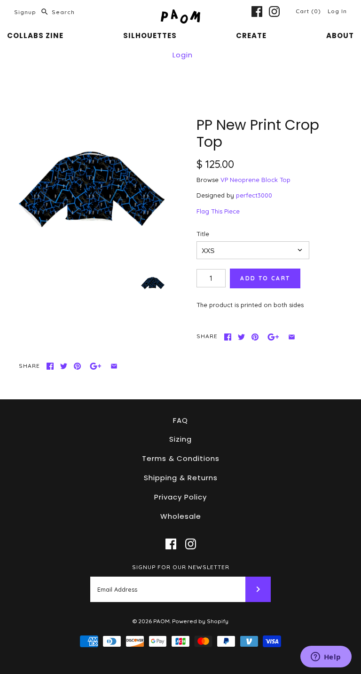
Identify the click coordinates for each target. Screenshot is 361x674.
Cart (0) (309, 11)
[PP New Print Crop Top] (92, 189)
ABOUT (340, 35)
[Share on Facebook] (227, 337)
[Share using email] (291, 337)
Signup (25, 12)
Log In (337, 11)
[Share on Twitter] (241, 337)
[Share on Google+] (273, 337)
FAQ (180, 420)
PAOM (161, 621)
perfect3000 (254, 195)
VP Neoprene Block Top (255, 179)
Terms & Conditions (181, 458)
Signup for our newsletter (180, 567)
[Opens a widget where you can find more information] (326, 657)
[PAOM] (180, 14)
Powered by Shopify (200, 621)
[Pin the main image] (255, 337)
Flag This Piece (218, 211)
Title (202, 234)
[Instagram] (274, 11)
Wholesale (180, 516)
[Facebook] (256, 11)
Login (183, 55)
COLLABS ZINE (35, 35)
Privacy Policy (180, 497)
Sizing (180, 439)
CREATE (251, 35)
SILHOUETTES (150, 35)
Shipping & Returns (181, 478)
